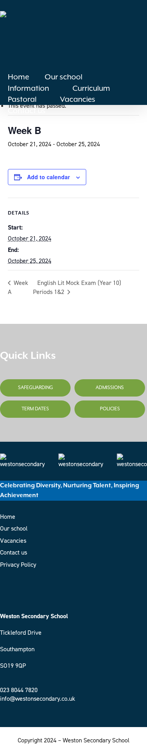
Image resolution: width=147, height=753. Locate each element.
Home (7, 516)
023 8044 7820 (19, 690)
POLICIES (110, 409)
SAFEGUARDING (35, 388)
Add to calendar (48, 177)
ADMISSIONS (110, 388)
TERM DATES (35, 409)
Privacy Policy (18, 564)
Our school (13, 528)
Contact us (13, 552)
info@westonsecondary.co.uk (37, 698)
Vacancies (13, 540)
